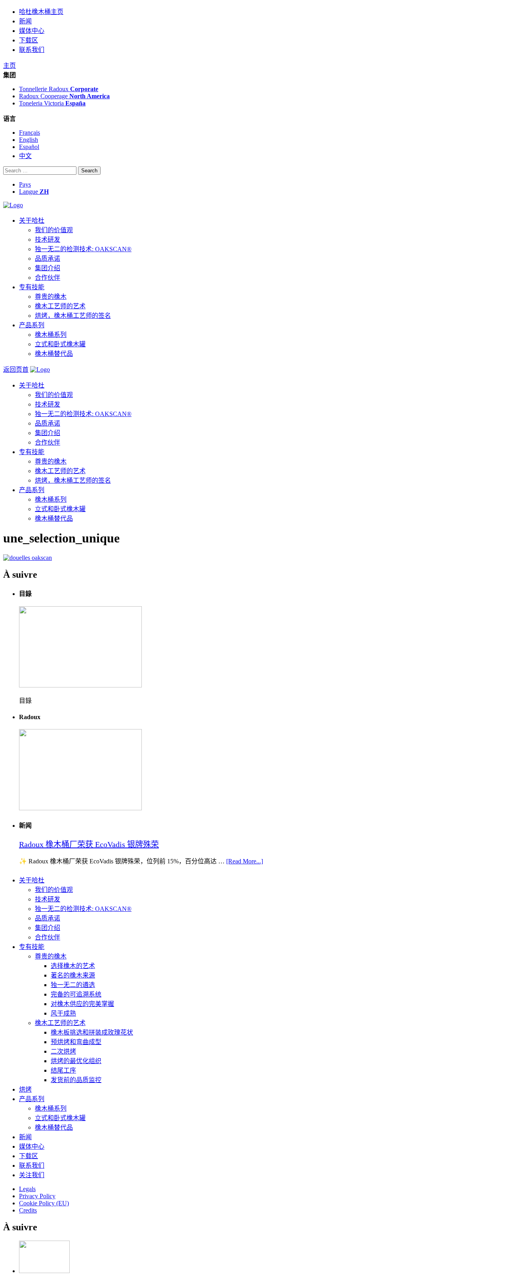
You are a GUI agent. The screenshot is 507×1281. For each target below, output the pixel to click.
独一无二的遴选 (73, 984)
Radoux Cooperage (64, 96)
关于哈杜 (31, 220)
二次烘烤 (63, 1051)
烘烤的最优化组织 (76, 1061)
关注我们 (31, 1175)
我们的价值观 (54, 230)
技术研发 (47, 239)
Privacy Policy (37, 1196)
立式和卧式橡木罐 (60, 344)
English (28, 139)
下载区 (28, 40)
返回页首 (16, 369)
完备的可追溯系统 (76, 994)
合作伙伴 (47, 277)
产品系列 (31, 325)
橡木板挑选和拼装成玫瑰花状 (92, 1032)
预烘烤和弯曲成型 (76, 1042)
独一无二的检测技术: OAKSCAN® (83, 249)
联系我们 (31, 49)
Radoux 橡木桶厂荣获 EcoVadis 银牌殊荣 (89, 844)
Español (29, 146)
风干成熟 (63, 1013)
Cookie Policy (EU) (44, 1203)
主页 (9, 65)
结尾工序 (63, 1070)
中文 (25, 156)
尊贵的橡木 (51, 296)
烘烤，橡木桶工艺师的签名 (73, 315)
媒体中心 (31, 30)
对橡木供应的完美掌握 (82, 1003)
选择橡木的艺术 (73, 965)
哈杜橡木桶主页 (41, 11)
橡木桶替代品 (54, 353)
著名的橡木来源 (73, 975)
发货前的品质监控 (76, 1080)
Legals (27, 1189)
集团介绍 (47, 268)
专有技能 (31, 287)
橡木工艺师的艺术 (60, 306)
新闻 (25, 21)
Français (29, 132)
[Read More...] (244, 861)
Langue (34, 191)
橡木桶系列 (51, 334)
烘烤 (25, 1089)
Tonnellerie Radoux (58, 89)
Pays (25, 184)
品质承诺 (47, 258)
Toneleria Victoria (52, 103)
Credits (28, 1210)
